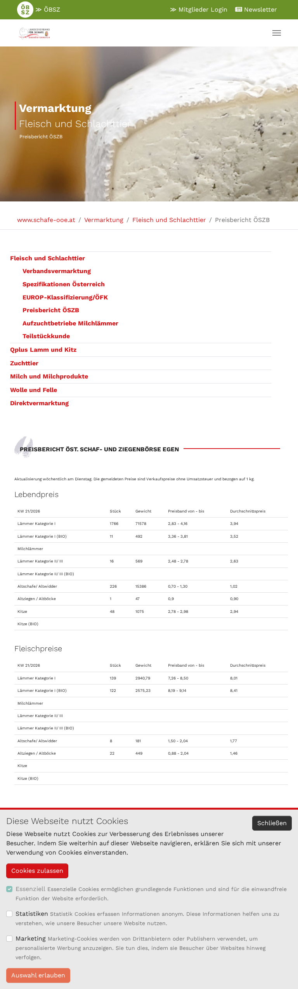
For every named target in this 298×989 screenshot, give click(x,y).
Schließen (272, 823)
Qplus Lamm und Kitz (43, 349)
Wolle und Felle (33, 390)
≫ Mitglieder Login (198, 9)
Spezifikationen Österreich (64, 284)
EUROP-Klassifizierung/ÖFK (65, 297)
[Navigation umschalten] (276, 33)
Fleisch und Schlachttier (47, 258)
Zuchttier (24, 363)
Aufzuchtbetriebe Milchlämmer (70, 323)
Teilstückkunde (46, 336)
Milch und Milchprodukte (49, 376)
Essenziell (30, 889)
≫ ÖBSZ (46, 9)
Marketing (31, 938)
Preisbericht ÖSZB (51, 310)
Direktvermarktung (39, 403)
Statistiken (32, 913)
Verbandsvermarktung (57, 271)
